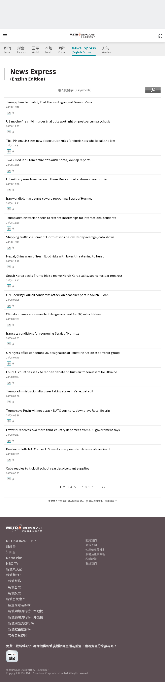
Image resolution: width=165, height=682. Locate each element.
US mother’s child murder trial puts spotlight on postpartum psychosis (58, 121)
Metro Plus (14, 557)
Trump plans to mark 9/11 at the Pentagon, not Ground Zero (49, 102)
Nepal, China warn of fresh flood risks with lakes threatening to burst (55, 256)
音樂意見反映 (17, 635)
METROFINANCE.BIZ (21, 540)
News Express (84, 50)
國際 (35, 50)
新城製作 (14, 580)
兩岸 (62, 50)
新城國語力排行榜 (21, 623)
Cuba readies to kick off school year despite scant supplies (47, 468)
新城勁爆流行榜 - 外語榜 (25, 617)
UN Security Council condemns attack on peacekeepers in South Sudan (57, 295)
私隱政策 (91, 559)
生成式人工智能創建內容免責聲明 (66, 501)
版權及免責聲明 (95, 554)
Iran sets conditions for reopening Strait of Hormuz (42, 333)
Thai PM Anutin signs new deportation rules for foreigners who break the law (60, 140)
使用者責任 (111, 501)
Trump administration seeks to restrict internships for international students (61, 217)
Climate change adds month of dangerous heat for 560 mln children (53, 314)
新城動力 (12, 574)
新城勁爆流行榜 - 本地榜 (25, 610)
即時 (7, 50)
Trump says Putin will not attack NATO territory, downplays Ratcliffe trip (58, 410)
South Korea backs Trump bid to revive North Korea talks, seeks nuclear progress (64, 275)
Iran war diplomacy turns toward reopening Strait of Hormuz (49, 198)
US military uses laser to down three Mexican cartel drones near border (56, 179)
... (98, 487)
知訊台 (11, 551)
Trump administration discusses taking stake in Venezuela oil (49, 391)
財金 (21, 50)
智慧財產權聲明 (94, 501)
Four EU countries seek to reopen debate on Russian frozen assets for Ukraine (61, 372)
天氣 (106, 50)
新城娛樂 (14, 593)
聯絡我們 (91, 563)
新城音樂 (14, 587)
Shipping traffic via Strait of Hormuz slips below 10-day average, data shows (60, 237)
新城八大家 (14, 569)
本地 (48, 50)
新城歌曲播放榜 (19, 629)
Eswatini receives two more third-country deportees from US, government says (63, 430)
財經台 (11, 546)
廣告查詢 (91, 545)
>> (103, 487)
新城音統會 (14, 598)
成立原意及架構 (19, 604)
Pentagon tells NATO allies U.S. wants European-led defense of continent (58, 449)
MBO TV (12, 563)
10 (93, 487)
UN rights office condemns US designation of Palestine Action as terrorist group (63, 352)
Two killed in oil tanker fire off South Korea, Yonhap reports (48, 160)
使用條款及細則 (95, 549)
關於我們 (91, 540)
